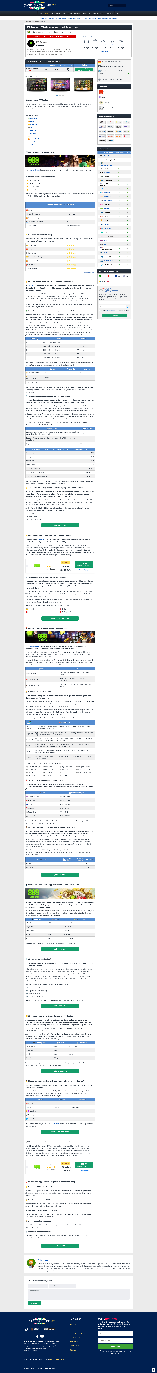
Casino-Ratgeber (66, 13)
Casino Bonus (55, 13)
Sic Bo (78, 18)
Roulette (64, 18)
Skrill (105, 240)
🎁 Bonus (31, 121)
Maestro (107, 192)
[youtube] (42, 1336)
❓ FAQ (30, 145)
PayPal (106, 224)
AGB (33, 1000)
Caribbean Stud (113, 18)
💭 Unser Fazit (32, 142)
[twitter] (37, 1336)
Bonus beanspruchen (83, 564)
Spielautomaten (44, 18)
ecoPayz (107, 172)
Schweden (106, 102)
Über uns (73, 1328)
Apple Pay (107, 156)
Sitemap (73, 1350)
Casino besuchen (60, 1006)
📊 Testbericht (32, 118)
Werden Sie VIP (60, 525)
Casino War (105, 18)
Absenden (34, 1303)
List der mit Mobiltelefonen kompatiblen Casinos (111, 75)
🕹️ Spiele (31, 127)
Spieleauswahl (33, 646)
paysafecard (108, 228)
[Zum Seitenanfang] (153, 1370)
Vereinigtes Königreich (110, 108)
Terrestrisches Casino (99, 13)
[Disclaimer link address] (36, 1329)
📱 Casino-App (32, 130)
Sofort (106, 244)
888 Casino (31, 286)
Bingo (86, 18)
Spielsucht (74, 1341)
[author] (28, 32)
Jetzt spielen (60, 874)
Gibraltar (105, 92)
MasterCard (108, 196)
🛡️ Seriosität (32, 133)
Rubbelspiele (92, 18)
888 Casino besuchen (60, 618)
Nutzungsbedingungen (78, 1333)
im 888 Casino (42, 539)
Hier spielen (104, 51)
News (117, 13)
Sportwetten (110, 13)
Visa (105, 253)
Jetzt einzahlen (60, 1071)
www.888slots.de (34, 170)
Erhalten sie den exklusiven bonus (84, 69)
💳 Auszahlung (32, 136)
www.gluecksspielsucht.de (57, 1359)
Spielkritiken (77, 13)
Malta (104, 97)
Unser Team (74, 1346)
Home (40, 13)
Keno (82, 18)
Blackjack (51, 18)
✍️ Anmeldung (32, 124)
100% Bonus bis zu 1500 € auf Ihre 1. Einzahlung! (51, 36)
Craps (74, 18)
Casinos (46, 13)
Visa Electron (108, 261)
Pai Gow (99, 18)
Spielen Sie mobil (60, 949)
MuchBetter (108, 200)
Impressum (74, 1324)
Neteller (106, 208)
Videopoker (58, 18)
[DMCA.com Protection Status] (49, 1329)
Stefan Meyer (43, 1260)
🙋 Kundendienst (33, 139)
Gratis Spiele (86, 13)
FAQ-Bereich (55, 1124)
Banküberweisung (106, 165)
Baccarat (70, 18)
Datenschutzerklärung (112, 310)
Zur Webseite (83, 570)
